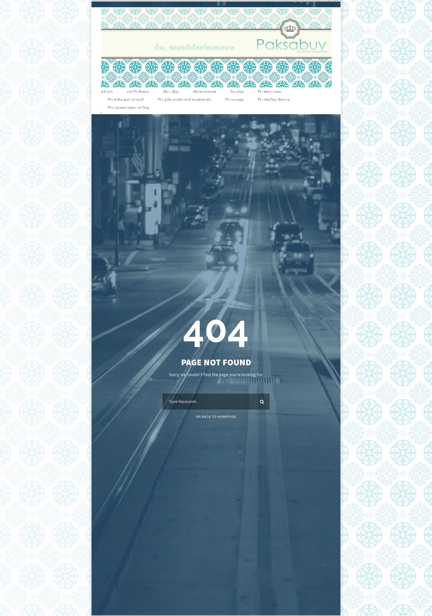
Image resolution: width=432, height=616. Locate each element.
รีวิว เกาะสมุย (234, 99)
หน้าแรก (107, 91)
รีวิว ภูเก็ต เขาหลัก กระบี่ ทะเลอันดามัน (184, 99)
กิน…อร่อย (237, 91)
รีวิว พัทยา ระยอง (270, 91)
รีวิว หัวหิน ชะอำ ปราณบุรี (126, 99)
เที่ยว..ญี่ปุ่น (171, 91)
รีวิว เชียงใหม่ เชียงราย (274, 99)
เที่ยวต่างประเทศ (204, 91)
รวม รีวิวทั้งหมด (138, 91)
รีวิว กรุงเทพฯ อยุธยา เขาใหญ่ (128, 107)
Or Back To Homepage (216, 416)
